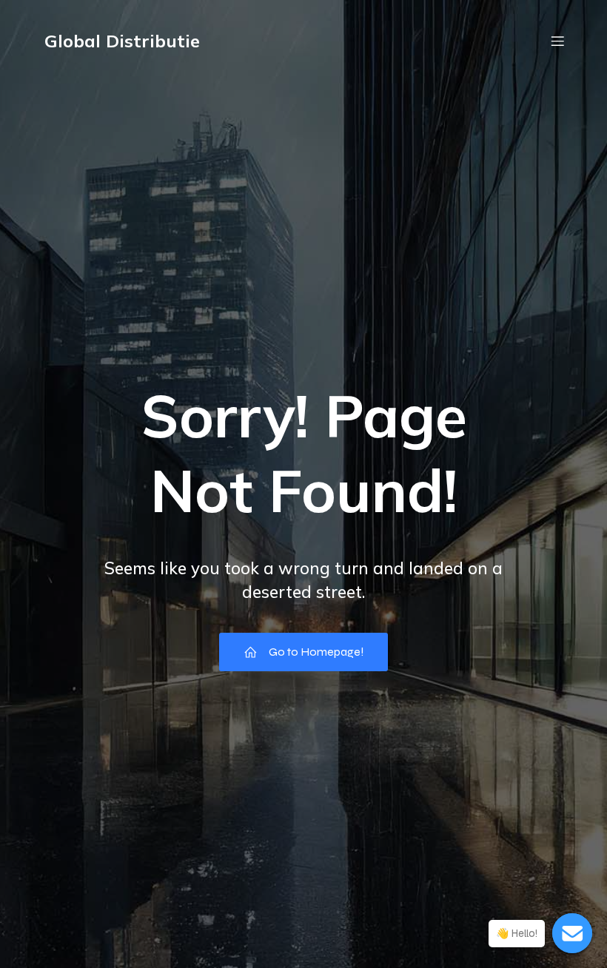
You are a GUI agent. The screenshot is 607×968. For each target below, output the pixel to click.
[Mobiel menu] (557, 40)
